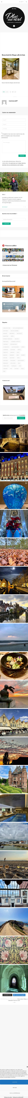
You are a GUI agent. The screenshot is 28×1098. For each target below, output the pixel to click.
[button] (26, 1064)
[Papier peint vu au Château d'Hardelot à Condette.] (14, 950)
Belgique (19, 333)
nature (5, 357)
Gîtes (23, 347)
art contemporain (18, 328)
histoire (13, 349)
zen (4, 371)
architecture (6, 328)
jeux (18, 352)
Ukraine (5, 368)
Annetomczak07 (13, 101)
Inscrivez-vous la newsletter (14, 415)
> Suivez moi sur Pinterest (9, 265)
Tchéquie (14, 365)
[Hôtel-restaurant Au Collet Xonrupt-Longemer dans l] (14, 666)
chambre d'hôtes (15, 341)
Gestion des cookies (16, 1000)
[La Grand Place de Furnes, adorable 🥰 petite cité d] (14, 723)
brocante (5, 341)
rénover (5, 363)
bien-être (5, 336)
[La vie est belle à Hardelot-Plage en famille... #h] (14, 865)
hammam (5, 349)
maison (5, 355)
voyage (16, 368)
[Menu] (1, 2)
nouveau (12, 357)
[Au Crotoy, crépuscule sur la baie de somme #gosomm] (14, 637)
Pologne (13, 360)
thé (20, 365)
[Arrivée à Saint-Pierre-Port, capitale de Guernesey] (14, 836)
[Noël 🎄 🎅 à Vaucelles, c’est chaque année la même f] (14, 523)
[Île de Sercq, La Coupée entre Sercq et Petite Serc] (14, 922)
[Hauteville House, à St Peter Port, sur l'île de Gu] (14, 893)
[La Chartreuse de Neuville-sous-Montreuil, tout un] (14, 979)
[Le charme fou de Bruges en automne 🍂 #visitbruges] (14, 609)
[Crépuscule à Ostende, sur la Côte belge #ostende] (14, 694)
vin (11, 368)
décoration (13, 344)
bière (12, 336)
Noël (18, 357)
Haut (14, 1002)
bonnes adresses (7, 338)
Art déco (5, 330)
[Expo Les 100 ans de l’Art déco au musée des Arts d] (14, 495)
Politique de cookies (8, 1096)
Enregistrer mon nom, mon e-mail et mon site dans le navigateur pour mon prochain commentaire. (12, 135)
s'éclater (13, 363)
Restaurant (21, 360)
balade (5, 333)
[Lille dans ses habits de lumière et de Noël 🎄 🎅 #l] (14, 467)
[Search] (26, 2)
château (5, 344)
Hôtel (19, 349)
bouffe (17, 338)
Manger (12, 355)
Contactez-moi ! (6, 380)
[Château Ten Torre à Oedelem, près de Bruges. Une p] (14, 779)
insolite (5, 352)
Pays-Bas (5, 360)
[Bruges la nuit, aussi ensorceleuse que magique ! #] (14, 438)
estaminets (6, 347)
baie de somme (14, 330)
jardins (12, 352)
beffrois (12, 333)
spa (19, 363)
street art (6, 365)
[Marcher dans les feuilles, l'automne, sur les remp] (14, 552)
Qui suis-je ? (5, 206)
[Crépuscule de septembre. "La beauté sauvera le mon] (14, 751)
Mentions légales (20, 999)
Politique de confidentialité (18, 1096)
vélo (22, 368)
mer (18, 355)
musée (23, 355)
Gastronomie (15, 347)
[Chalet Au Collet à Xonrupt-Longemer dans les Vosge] (14, 808)
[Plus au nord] (14, 18)
